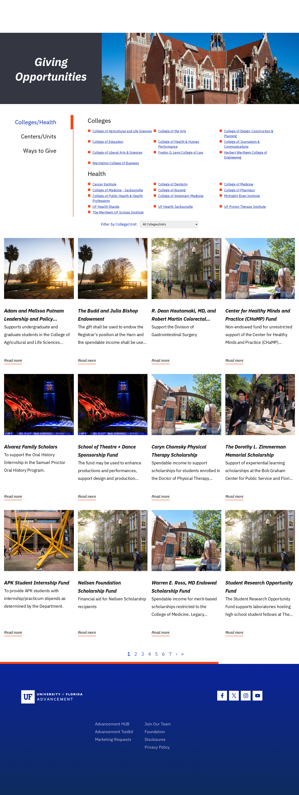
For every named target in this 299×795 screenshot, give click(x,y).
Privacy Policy (157, 747)
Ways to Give (39, 150)
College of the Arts (172, 131)
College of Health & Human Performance (178, 144)
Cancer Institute (104, 184)
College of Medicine (238, 184)
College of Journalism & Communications (242, 144)
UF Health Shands (106, 207)
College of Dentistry (173, 184)
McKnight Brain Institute (242, 196)
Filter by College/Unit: (119, 224)
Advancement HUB (112, 724)
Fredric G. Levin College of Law (180, 152)
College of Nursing (172, 190)
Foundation (155, 731)
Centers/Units (38, 136)
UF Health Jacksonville (175, 207)
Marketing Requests (113, 739)
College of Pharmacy (239, 190)
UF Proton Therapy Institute (245, 207)
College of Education (108, 142)
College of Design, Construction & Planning (248, 133)
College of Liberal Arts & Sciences (117, 152)
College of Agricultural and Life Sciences (122, 131)
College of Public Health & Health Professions (118, 198)
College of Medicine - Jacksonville (118, 190)
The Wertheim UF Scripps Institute (118, 212)
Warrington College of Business (116, 163)
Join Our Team (158, 724)
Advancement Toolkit (114, 731)
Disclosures (155, 739)
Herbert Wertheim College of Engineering (245, 154)
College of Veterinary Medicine (180, 196)
